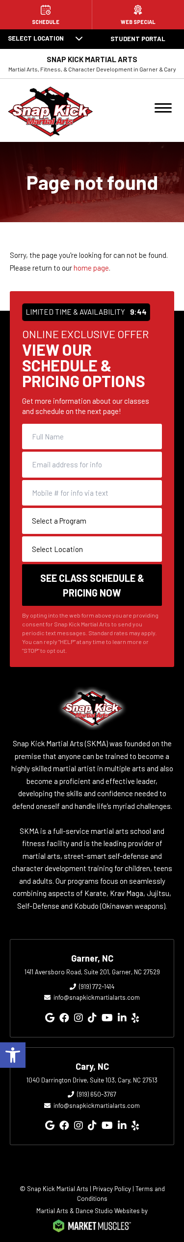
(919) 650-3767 (96, 1094)
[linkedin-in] (122, 1017)
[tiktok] (92, 1017)
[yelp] (135, 1017)
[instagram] (78, 1017)
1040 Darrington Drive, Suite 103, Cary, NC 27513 (92, 1080)
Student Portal (137, 39)
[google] (49, 1017)
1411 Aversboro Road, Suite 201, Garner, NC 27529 (92, 972)
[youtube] (107, 1017)
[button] (13, 1055)
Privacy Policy (112, 1189)
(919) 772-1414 (96, 986)
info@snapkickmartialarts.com (96, 997)
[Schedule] (46, 14)
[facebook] (64, 1017)
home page (91, 267)
